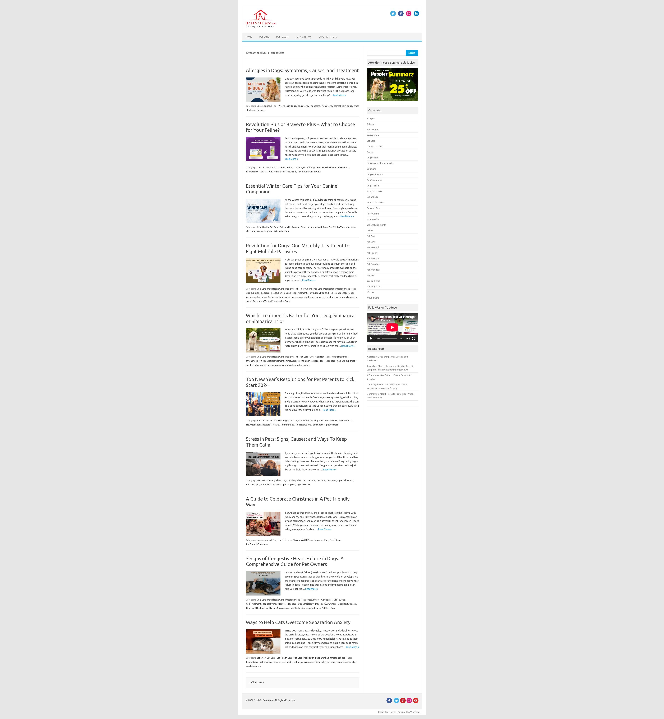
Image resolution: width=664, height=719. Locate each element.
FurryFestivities (332, 540)
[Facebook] (389, 702)
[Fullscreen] (413, 338)
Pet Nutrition (303, 37)
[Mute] (408, 338)
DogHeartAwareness (325, 604)
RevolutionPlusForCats (309, 171)
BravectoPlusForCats (257, 171)
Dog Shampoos (374, 180)
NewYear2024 (346, 420)
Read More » (339, 95)
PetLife (275, 424)
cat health (287, 662)
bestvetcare (307, 420)
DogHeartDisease (347, 604)
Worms (370, 292)
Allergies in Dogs (287, 106)
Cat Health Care (284, 658)
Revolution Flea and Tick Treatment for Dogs (331, 293)
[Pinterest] (403, 702)
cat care (277, 662)
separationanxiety (346, 662)
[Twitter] (396, 702)
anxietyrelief (295, 480)
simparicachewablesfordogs (296, 365)
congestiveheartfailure (274, 604)
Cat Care (261, 167)
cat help (298, 662)
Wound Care (373, 297)
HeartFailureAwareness (276, 608)
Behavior (261, 658)
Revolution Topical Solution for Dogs (271, 301)
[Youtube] (415, 702)
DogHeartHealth (254, 608)
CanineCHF (326, 599)
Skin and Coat (299, 227)
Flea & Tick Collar (375, 202)
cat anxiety (265, 662)
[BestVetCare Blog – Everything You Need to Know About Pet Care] (260, 27)
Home (249, 37)
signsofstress (303, 484)
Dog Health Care (275, 288)
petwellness (332, 424)
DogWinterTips (337, 227)
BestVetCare (373, 135)
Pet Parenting (322, 658)
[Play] (371, 338)
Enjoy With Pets (328, 37)
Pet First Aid (373, 247)
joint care (351, 227)
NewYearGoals (253, 424)
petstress (277, 484)
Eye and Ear (372, 197)
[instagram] (409, 702)
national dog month (376, 225)
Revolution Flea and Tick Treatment (289, 293)
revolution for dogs (256, 297)
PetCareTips (252, 484)
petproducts (260, 365)
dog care (330, 361)
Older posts (256, 682)
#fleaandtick (252, 361)
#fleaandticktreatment (272, 361)
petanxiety (332, 480)
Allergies (371, 118)
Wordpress (416, 712)
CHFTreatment (253, 604)
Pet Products (373, 269)
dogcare (265, 293)
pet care (321, 480)
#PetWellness (293, 361)
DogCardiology (305, 604)
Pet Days (371, 241)
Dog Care (261, 288)
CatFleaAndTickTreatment (282, 171)
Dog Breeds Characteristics (380, 163)
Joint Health (263, 227)
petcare (266, 424)
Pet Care (264, 37)
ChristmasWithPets (302, 540)
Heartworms (287, 167)
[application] (392, 327)
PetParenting (287, 424)
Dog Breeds (372, 157)
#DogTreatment (340, 356)
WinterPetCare (281, 231)
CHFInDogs (339, 599)
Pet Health (282, 37)
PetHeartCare (328, 608)
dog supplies (252, 293)
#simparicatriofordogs (313, 361)
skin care (250, 231)
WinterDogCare (265, 231)
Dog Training (373, 185)
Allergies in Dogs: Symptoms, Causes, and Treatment (302, 70)
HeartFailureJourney (300, 608)
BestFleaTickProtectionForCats (333, 167)
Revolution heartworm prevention (285, 297)
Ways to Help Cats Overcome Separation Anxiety (298, 622)
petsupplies (274, 365)
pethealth (265, 484)
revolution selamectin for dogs (319, 297)
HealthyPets (331, 420)
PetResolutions (303, 424)
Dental (370, 152)
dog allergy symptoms (309, 106)
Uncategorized (264, 106)
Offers (370, 230)
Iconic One (383, 712)
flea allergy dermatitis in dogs (337, 106)
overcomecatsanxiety (314, 662)
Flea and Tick (273, 167)
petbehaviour (346, 480)
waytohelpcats (253, 666)
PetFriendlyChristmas (257, 544)
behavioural (372, 129)
